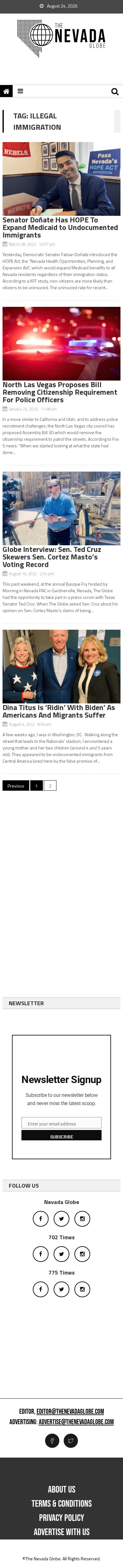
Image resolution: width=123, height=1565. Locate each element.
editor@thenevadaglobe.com (70, 1412)
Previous (16, 785)
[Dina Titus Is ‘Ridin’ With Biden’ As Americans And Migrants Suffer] (61, 666)
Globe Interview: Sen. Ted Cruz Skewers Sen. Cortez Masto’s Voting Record (52, 556)
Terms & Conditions (62, 1504)
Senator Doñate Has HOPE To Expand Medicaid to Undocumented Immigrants (60, 227)
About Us (61, 1489)
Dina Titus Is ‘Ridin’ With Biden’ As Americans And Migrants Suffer (59, 711)
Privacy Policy (61, 1518)
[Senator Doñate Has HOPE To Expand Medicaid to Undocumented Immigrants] (61, 179)
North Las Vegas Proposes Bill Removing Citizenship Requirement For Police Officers (60, 392)
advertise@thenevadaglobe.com (76, 1422)
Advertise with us (62, 1532)
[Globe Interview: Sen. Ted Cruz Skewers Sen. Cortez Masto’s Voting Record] (61, 508)
